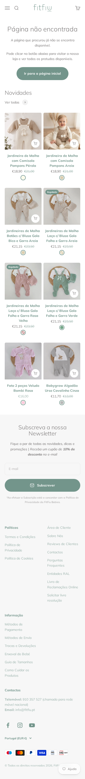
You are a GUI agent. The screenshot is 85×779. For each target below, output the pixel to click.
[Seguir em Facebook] (8, 725)
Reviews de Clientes (62, 544)
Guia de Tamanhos (19, 662)
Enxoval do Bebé (17, 654)
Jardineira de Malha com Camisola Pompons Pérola (23, 161)
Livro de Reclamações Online (62, 584)
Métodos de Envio (18, 638)
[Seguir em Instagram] (20, 725)
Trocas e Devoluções (20, 646)
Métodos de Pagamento (14, 627)
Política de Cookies (19, 558)
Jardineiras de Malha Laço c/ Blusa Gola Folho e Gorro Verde (62, 311)
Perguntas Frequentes (55, 563)
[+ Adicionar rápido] (35, 143)
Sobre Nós (55, 536)
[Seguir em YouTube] (32, 725)
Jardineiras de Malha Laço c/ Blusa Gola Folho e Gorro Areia (62, 236)
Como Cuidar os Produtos (17, 672)
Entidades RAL (58, 574)
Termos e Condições (20, 537)
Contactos (55, 552)
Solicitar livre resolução (56, 598)
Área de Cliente (59, 527)
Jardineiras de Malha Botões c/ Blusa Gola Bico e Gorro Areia (23, 236)
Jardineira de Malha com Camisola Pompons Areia (62, 161)
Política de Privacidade (13, 547)
